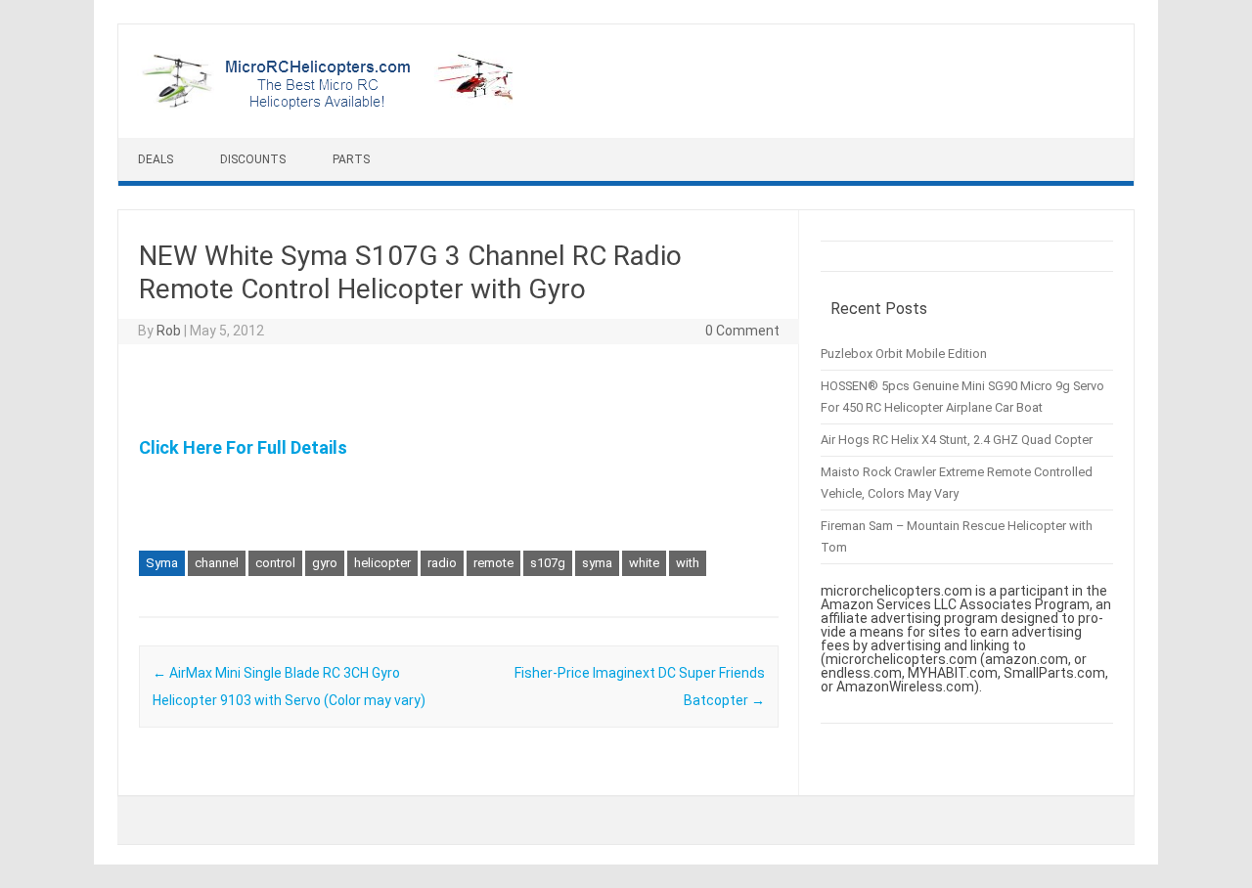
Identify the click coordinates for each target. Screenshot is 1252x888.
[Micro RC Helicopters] (329, 104)
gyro (324, 562)
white (644, 562)
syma (597, 562)
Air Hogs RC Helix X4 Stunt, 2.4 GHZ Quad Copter (957, 439)
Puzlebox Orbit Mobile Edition (904, 353)
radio (442, 562)
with (687, 562)
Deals (155, 159)
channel (217, 562)
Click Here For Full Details (243, 447)
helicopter (382, 562)
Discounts (253, 159)
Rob (168, 330)
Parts (351, 159)
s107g (547, 562)
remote (493, 562)
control (275, 562)
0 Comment (742, 330)
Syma (162, 562)
